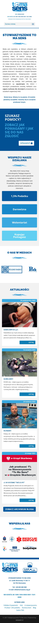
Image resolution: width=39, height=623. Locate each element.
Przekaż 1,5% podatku (12, 608)
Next (34, 270)
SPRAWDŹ (25, 143)
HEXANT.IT (19, 620)
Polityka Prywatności (11, 605)
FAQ (21, 605)
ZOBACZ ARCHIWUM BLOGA (19, 509)
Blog (34, 608)
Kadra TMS (20, 610)
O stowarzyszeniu (31, 605)
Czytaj (31, 342)
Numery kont (26, 608)
